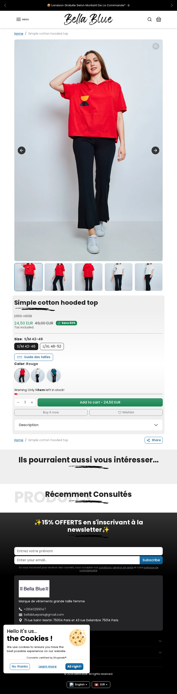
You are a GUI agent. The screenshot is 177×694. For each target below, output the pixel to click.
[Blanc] (37, 375)
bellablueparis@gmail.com (44, 614)
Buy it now (51, 412)
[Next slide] (155, 150)
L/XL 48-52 (52, 346)
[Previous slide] (15, 481)
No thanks (20, 666)
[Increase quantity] (32, 402)
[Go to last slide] (21, 150)
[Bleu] (53, 375)
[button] (22, 19)
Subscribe (151, 560)
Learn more (48, 666)
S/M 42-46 (26, 346)
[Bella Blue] (89, 19)
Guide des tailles (37, 357)
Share (156, 440)
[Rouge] (21, 375)
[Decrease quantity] (18, 402)
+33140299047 (35, 609)
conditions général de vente (116, 567)
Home (18, 33)
